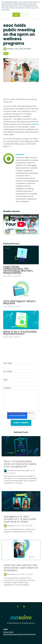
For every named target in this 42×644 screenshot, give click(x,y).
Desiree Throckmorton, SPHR (18, 470)
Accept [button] (16, 15)
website (35, 124)
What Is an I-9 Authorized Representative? (20, 333)
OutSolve (10, 49)
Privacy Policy (8, 632)
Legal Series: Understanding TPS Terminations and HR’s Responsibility (18, 270)
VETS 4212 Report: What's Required (19, 302)
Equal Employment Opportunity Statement (19, 634)
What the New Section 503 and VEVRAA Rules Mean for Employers (21, 567)
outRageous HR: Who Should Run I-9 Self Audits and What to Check (20, 519)
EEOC (6, 53)
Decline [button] (25, 15)
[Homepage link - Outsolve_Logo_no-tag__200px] (21, 619)
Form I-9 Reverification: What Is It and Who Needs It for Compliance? (20, 464)
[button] (17, 607)
